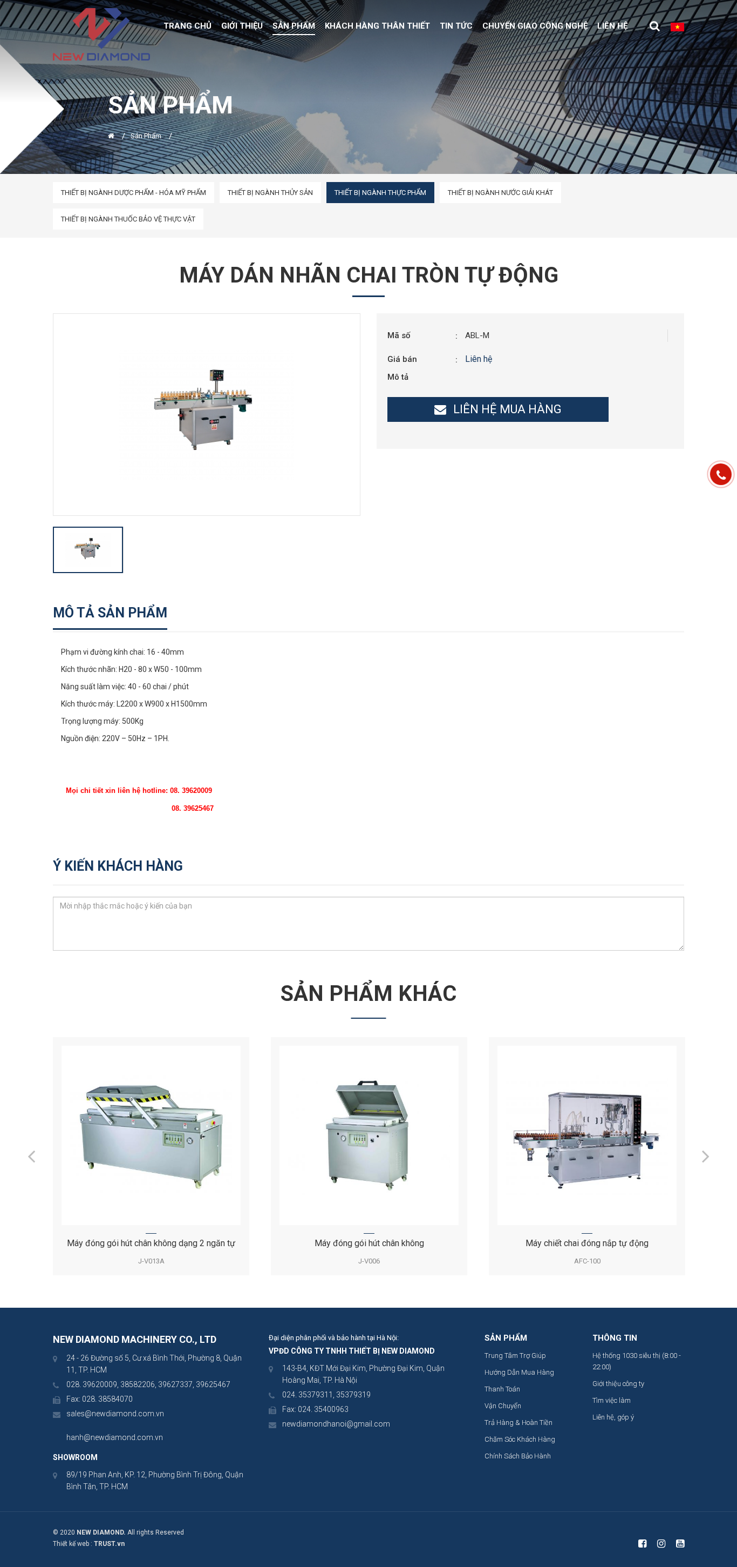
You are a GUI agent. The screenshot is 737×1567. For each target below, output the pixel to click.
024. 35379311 (307, 1394)
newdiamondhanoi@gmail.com (336, 1424)
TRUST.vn (109, 1544)
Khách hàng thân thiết (377, 26)
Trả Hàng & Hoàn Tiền (518, 1422)
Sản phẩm (293, 26)
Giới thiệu (242, 26)
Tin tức (456, 26)
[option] (206, 414)
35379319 (353, 1394)
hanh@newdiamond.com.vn (114, 1437)
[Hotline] (721, 474)
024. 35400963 (323, 1409)
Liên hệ (612, 26)
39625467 (213, 1384)
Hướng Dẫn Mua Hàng (519, 1372)
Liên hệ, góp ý (613, 1417)
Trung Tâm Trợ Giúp (515, 1355)
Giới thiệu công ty (618, 1384)
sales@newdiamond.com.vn (115, 1413)
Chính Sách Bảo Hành (517, 1456)
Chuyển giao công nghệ (535, 26)
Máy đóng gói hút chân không (369, 1243)
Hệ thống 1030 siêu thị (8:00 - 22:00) (636, 1361)
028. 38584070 (107, 1399)
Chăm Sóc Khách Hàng (519, 1439)
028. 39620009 (91, 1384)
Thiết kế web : (72, 1544)
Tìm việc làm (611, 1400)
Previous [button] (31, 1156)
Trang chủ (187, 26)
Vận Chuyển (502, 1406)
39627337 (175, 1384)
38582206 (137, 1384)
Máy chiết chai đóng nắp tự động (587, 1243)
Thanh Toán (502, 1389)
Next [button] (705, 1156)
